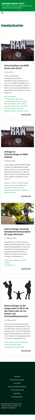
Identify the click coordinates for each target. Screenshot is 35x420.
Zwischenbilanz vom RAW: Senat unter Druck (16, 67)
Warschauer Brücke (10, 111)
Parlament (7, 183)
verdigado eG (12, 408)
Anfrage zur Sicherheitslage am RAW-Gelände (16, 154)
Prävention (8, 106)
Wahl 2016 (7, 96)
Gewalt (13, 185)
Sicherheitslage (9, 190)
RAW (14, 106)
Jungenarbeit (20, 347)
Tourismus (20, 108)
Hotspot (24, 101)
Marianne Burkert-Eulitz (13, 3)
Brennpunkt (19, 99)
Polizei (24, 104)
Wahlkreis (13, 96)
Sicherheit (24, 106)
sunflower (15, 406)
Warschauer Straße (22, 111)
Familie (6, 260)
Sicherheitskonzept (10, 108)
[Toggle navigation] (2, 12)
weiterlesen (26, 115)
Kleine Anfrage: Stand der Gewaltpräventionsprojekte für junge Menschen (17, 232)
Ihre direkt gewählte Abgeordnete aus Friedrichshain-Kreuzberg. (17, 7)
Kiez (6, 104)
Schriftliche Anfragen (16, 183)
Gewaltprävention (10, 101)
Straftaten (18, 190)
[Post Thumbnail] (17, 48)
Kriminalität (12, 104)
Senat (18, 106)
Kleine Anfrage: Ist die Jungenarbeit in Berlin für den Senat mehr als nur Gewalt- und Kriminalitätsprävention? (16, 311)
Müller (19, 104)
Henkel (19, 101)
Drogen (7, 185)
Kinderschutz (17, 342)
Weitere (19, 344)
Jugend (11, 260)
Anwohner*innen (10, 99)
